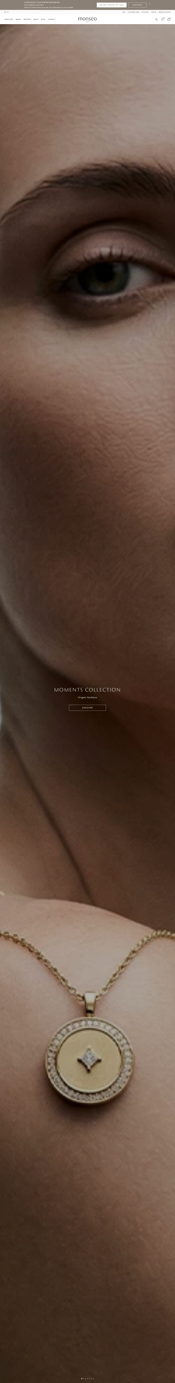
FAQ (123, 12)
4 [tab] (87, 1378)
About (36, 19)
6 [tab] (91, 1378)
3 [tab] (85, 1378)
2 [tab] (83, 1378)
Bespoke (27, 19)
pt (8, 12)
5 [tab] (89, 1378)
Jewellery (8, 19)
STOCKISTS (145, 12)
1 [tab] (81, 1378)
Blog (43, 19)
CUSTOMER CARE (133, 12)
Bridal (18, 19)
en (5, 12)
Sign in (153, 12)
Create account (164, 12)
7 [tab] (93, 1378)
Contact (51, 19)
